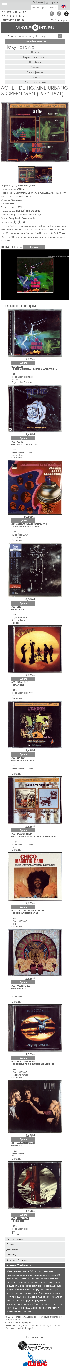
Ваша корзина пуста (44, 7)
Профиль (35, 62)
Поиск (12, 36)
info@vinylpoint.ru (13, 19)
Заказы (35, 67)
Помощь (35, 77)
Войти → (38, 2)
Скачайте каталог (35, 41)
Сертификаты (35, 72)
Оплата (10, 1244)
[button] (66, 101)
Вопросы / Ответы (16, 1259)
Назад (35, 52)
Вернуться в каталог (35, 57)
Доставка (12, 1249)
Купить (34, 246)
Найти (60, 36)
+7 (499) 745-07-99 (14, 11)
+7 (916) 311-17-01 (14, 15)
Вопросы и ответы (35, 82)
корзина (55, 2)
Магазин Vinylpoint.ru (18, 1265)
